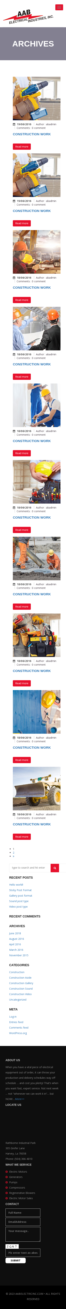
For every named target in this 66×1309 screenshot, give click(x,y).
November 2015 (18, 955)
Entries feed (16, 1022)
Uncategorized (17, 999)
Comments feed (18, 1027)
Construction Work (32, 134)
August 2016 (16, 939)
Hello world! (16, 884)
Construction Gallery (21, 983)
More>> (19, 1099)
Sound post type (19, 901)
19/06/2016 (24, 124)
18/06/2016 (24, 277)
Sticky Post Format (20, 890)
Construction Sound (21, 988)
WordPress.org (18, 1033)
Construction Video (20, 994)
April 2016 (15, 944)
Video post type (18, 906)
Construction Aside (20, 977)
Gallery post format (20, 895)
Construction (16, 972)
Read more (21, 146)
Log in (12, 1016)
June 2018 (15, 933)
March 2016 (16, 950)
